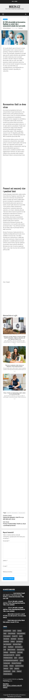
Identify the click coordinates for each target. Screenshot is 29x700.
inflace (12, 641)
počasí (21, 658)
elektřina (6, 641)
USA (11, 668)
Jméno (5, 560)
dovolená (6, 639)
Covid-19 (9, 512)
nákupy (6, 652)
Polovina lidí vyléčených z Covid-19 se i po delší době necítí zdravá (13, 517)
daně (20, 636)
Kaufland (10, 647)
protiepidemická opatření (11, 660)
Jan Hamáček (7, 644)
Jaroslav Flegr (17, 644)
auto (14, 631)
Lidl (5, 649)
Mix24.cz (14, 6)
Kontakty (6, 684)
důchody (20, 639)
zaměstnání (7, 671)
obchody (19, 652)
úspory (19, 671)
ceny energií (11, 633)
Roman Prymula (16, 663)
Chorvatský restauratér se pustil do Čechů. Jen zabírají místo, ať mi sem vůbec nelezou (14, 615)
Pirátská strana (8, 658)
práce (21, 660)
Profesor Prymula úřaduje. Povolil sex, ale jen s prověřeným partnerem (14, 523)
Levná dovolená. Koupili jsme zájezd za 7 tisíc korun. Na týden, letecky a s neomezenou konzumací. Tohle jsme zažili (14, 595)
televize (6, 668)
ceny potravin (21, 633)
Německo (12, 652)
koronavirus (15, 512)
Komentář (6, 541)
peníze (18, 655)
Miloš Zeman (11, 649)
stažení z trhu (19, 666)
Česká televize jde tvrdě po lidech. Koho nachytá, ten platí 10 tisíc (14, 621)
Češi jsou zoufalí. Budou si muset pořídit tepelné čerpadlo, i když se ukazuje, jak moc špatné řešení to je (14, 338)
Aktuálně (5, 19)
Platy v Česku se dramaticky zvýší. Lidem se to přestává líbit (14, 393)
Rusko (11, 666)
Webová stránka (7, 572)
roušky (6, 666)
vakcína (17, 668)
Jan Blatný (19, 641)
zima (13, 671)
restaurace (7, 663)
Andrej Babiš (7, 631)
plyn (15, 658)
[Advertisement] (14, 87)
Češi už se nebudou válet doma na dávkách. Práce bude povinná (14, 366)
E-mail (5, 566)
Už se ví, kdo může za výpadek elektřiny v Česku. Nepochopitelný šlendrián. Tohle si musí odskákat (14, 603)
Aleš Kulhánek (7, 28)
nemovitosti (20, 649)
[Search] (25, 14)
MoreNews (10, 696)
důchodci (13, 639)
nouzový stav (22, 512)
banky (19, 631)
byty (5, 633)
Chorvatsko (7, 636)
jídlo (5, 647)
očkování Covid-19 (9, 655)
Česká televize (8, 674)
